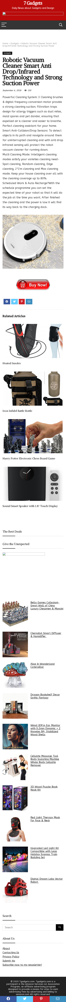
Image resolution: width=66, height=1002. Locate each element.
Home (5, 43)
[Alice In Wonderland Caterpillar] (15, 675)
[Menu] (4, 25)
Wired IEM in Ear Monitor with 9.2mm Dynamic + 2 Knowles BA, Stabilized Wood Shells (45, 730)
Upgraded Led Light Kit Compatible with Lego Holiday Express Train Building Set (44, 853)
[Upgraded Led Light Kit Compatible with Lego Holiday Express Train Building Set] (15, 859)
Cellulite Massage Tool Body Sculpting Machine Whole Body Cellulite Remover (44, 760)
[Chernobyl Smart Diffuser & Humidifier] (15, 644)
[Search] (61, 25)
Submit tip (9, 960)
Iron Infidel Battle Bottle (17, 410)
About (6, 948)
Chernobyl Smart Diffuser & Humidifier (45, 635)
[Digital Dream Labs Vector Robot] (15, 890)
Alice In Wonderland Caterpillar (42, 665)
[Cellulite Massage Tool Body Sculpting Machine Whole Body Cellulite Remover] (15, 767)
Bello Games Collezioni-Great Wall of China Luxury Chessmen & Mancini (46, 605)
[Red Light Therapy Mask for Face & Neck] (15, 828)
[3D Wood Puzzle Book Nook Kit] (15, 798)
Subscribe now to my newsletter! (22, 964)
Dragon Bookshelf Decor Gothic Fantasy (45, 696)
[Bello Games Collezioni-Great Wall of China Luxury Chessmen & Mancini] (15, 614)
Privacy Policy (11, 956)
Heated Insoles (12, 363)
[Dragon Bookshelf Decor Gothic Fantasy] (15, 706)
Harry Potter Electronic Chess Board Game (29, 458)
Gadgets (14, 43)
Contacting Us (11, 952)
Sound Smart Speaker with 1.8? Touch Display (30, 506)
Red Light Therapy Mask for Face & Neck (45, 819)
